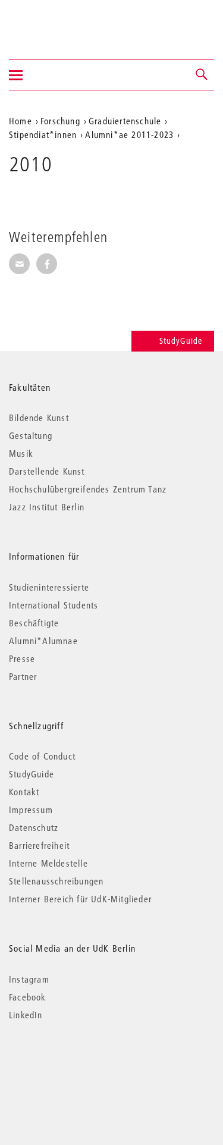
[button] (202, 75)
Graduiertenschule (125, 121)
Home (20, 121)
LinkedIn (26, 1015)
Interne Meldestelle (48, 863)
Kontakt (24, 792)
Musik (21, 453)
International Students (53, 605)
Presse (22, 658)
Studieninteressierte (49, 587)
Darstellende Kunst (47, 471)
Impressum (31, 809)
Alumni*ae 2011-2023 (129, 134)
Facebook (27, 997)
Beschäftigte (34, 623)
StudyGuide (180, 340)
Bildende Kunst (39, 418)
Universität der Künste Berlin (55, 22)
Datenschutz (33, 827)
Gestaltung (30, 435)
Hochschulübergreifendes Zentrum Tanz (88, 489)
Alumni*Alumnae (43, 641)
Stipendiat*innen (43, 134)
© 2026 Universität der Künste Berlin (71, 1065)
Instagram (29, 979)
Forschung (60, 121)
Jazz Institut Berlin (46, 507)
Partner (23, 676)
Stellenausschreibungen (56, 881)
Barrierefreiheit (39, 845)
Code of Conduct (42, 756)
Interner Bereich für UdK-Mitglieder (80, 899)
